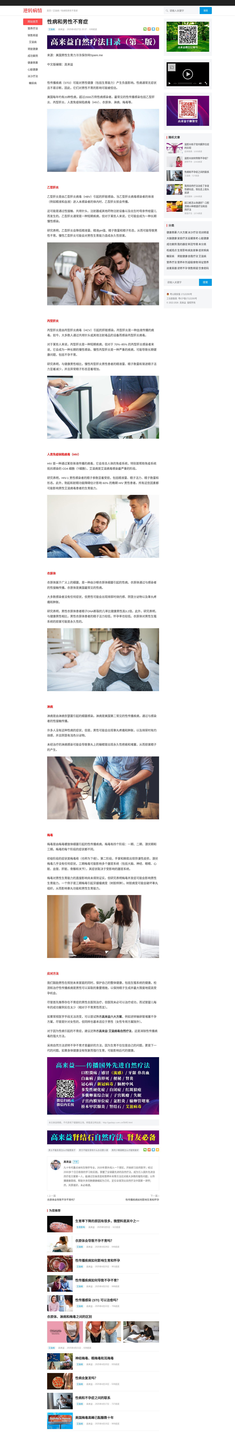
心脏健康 (33, 69)
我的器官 (182, 244)
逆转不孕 (188, 162)
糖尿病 (33, 83)
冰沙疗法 (33, 76)
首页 (49, 10)
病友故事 (193, 250)
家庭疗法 (188, 213)
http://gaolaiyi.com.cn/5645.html (118, 1122)
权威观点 (172, 250)
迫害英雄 (172, 268)
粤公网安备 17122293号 (181, 294)
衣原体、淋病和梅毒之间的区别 (69, 1317)
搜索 (206, 10)
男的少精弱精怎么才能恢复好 (125, 1150)
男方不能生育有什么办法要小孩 (93, 1150)
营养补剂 (182, 262)
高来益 (61, 29)
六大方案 (182, 232)
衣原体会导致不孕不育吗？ (61, 1199)
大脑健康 (172, 238)
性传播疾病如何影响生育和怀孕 (142, 1199)
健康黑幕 (33, 62)
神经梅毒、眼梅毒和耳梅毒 (94, 1358)
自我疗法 (193, 256)
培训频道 (204, 232)
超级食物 (193, 262)
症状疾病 (188, 151)
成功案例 (33, 55)
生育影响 (81, 1227)
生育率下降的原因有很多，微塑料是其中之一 (107, 1221)
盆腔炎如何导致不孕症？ (196, 158)
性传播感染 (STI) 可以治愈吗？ (97, 1300)
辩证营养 (204, 262)
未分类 (202, 244)
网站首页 (33, 21)
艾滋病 (56, 10)
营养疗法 (33, 28)
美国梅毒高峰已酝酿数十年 (94, 1417)
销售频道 (33, 35)
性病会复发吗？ (86, 1378)
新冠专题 (193, 244)
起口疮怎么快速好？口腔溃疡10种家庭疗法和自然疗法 (196, 206)
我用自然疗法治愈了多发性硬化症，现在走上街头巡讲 (196, 189)
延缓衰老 (193, 238)
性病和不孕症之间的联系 (92, 1398)
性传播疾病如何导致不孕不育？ (97, 1280)
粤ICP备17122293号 (187, 298)
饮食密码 (204, 268)
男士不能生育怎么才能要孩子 (61, 1150)
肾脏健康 (33, 49)
